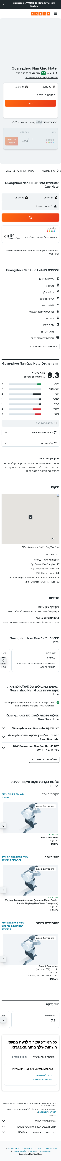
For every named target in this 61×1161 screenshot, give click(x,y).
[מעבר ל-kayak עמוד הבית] (40, 13)
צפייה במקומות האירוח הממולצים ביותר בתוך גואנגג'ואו (13, 925)
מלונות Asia (28, 1148)
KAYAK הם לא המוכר (45, 1121)
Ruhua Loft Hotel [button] (49, 837)
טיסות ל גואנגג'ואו (44, 1075)
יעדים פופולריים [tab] (20, 1056)
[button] (3, 4)
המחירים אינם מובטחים (47, 1112)
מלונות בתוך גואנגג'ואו (42, 1079)
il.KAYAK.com (51, 1148)
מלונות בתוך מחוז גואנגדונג (40, 1151)
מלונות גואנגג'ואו (19, 1151)
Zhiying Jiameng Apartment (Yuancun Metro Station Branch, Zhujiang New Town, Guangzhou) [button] (31, 902)
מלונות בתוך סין (14, 1148)
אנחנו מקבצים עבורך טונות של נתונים (36, 1126)
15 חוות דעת (22, 73)
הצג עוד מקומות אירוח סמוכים (13, 795)
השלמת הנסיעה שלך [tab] (43, 1056)
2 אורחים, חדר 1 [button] (46, 95)
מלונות (39, 1148)
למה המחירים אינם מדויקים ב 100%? (37, 1132)
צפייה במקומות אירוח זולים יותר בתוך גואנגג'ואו (15, 858)
